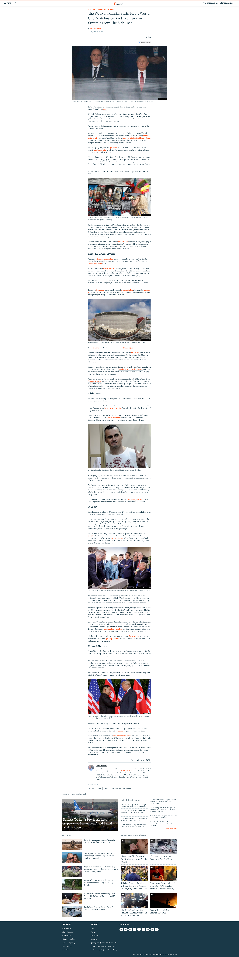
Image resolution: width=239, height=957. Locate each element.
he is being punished (134, 499)
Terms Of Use (66, 936)
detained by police (94, 381)
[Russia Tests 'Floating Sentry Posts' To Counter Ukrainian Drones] (72, 911)
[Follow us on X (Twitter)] (139, 929)
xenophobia (97, 348)
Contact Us (65, 950)
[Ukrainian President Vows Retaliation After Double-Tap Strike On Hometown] (134, 900)
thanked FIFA (123, 242)
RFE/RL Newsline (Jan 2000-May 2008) (104, 946)
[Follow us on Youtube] (121, 929)
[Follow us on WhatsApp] (152, 929)
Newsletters (94, 936)
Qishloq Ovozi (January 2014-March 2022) (104, 943)
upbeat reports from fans (104, 259)
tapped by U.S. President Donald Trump (136, 138)
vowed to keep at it (114, 418)
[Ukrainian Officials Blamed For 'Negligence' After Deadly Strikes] (134, 846)
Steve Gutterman (95, 28)
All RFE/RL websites (226, 3)
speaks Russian (117, 538)
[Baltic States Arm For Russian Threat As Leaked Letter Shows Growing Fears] (72, 844)
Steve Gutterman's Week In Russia (101, 9)
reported (91, 536)
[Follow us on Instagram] (130, 929)
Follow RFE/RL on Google (210, 3)
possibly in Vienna (112, 639)
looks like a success (95, 264)
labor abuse (100, 290)
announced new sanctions (113, 629)
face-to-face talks (100, 150)
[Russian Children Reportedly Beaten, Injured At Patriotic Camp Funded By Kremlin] (72, 884)
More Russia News (171, 828)
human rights (128, 348)
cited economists (109, 269)
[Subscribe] (156, 929)
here (105, 109)
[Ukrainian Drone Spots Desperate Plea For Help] (163, 846)
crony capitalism (127, 290)
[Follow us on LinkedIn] (148, 929)
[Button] (148, 37)
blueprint (120, 731)
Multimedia (94, 939)
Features (93, 932)
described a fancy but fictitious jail (130, 369)
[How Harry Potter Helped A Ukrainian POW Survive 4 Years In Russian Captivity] (163, 873)
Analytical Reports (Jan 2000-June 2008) (104, 950)
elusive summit (134, 636)
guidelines (114, 148)
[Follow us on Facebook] (143, 929)
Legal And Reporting (68, 943)
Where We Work (67, 932)
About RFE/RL (66, 928)
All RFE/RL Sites (67, 946)
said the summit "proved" (122, 736)
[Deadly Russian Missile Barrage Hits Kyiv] (163, 900)
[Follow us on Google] (134, 929)
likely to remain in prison (113, 408)
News (92, 928)
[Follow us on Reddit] (125, 929)
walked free (135, 353)
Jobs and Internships (68, 939)
